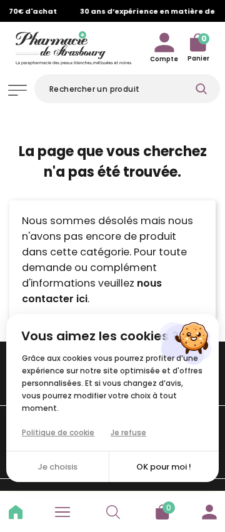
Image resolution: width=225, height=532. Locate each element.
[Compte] (209, 510)
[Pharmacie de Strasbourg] (73, 46)
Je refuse (128, 432)
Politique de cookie (58, 432)
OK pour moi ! (163, 467)
